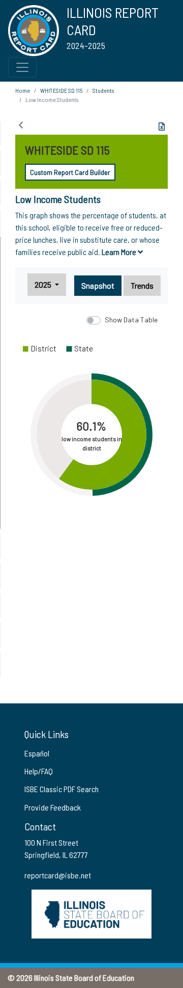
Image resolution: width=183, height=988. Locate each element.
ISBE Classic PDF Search (61, 789)
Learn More (120, 252)
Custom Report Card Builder (70, 172)
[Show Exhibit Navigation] (20, 125)
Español (36, 753)
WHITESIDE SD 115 (61, 90)
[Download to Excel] (162, 126)
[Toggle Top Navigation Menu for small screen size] (22, 67)
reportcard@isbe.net (57, 875)
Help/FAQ (38, 771)
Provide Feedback (52, 807)
